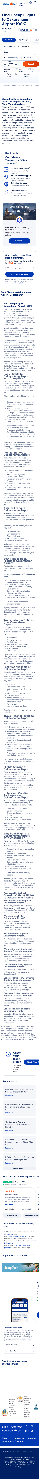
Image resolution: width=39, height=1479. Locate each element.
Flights (14, 85)
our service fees (25, 1340)
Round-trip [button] (8, 46)
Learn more (19, 217)
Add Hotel (21, 71)
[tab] (9, 40)
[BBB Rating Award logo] (34, 1408)
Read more (9, 1095)
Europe (21, 85)
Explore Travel (22, 4)
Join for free (19, 241)
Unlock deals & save (19, 274)
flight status (8, 1234)
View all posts (18, 1168)
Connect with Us (16, 1428)
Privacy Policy (19, 283)
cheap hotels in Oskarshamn (18, 1236)
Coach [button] (6, 52)
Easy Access (6, 1428)
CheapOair (6, 85)
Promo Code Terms (12, 1351)
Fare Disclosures (11, 1345)
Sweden (29, 85)
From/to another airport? (12, 75)
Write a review (12, 1215)
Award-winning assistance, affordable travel (14, 1362)
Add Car (33, 71)
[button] (32, 3)
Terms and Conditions (11, 1461)
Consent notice (10, 283)
